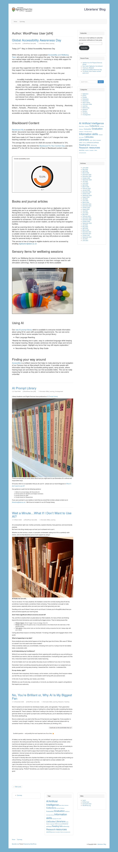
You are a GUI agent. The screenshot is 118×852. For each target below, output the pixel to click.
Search (101, 82)
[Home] (49, 16)
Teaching (66, 702)
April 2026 (85, 171)
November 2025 (86, 176)
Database (81, 129)
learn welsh (81, 137)
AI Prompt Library (24, 388)
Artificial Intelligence (93, 123)
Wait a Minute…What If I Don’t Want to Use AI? (41, 515)
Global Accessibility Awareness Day (36, 40)
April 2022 (85, 228)
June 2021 (85, 240)
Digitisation (85, 94)
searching (81, 150)
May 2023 (85, 214)
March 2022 (85, 230)
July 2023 (85, 211)
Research (61, 702)
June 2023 (85, 213)
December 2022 (86, 218)
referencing (94, 145)
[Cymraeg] (52, 16)
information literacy (88, 131)
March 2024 (85, 202)
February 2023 (86, 216)
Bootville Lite (15, 844)
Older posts (17, 786)
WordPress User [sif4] (30, 43)
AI (80, 123)
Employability (87, 129)
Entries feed (85, 802)
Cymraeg (22, 21)
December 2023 (86, 204)
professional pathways (93, 142)
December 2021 (86, 232)
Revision (84, 111)
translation (91, 150)
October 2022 (86, 221)
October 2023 (86, 207)
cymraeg (102, 126)
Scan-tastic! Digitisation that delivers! (92, 66)
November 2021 (86, 233)
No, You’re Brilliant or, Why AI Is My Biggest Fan (42, 697)
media (91, 140)
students (87, 150)
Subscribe (84, 48)
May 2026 (85, 169)
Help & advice (86, 102)
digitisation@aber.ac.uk (28, 243)
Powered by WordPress (29, 844)
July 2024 (85, 199)
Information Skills (44, 43)
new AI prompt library (23, 329)
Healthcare (81, 131)
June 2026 (85, 167)
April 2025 (85, 185)
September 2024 (87, 195)
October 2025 (86, 178)
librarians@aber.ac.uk (18, 502)
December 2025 (86, 174)
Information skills (88, 134)
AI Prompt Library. (52, 396)
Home (15, 21)
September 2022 (87, 223)
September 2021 (87, 237)
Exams (84, 95)
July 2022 (85, 225)
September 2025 (87, 180)
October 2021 (86, 235)
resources (94, 147)
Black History (81, 126)
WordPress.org (86, 805)
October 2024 (86, 193)
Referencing (85, 108)
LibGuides (89, 137)
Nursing (84, 142)
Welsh (95, 150)
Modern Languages (97, 140)
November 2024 (86, 192)
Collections (94, 126)
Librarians (84, 139)
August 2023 (85, 209)
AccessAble (16, 363)
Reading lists (84, 145)
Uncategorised (59, 391)
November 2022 (86, 219)
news (80, 142)
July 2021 (85, 239)
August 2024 (85, 197)
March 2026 (85, 173)
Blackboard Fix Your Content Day (52, 145)
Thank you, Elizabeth (88, 68)
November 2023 (86, 206)
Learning (51, 43)
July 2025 (85, 181)
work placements (82, 152)
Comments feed (86, 804)
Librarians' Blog (95, 9)
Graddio (84, 97)
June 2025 (85, 183)
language (101, 134)
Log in (84, 800)
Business (87, 126)
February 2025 (86, 188)
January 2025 (86, 190)
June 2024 (85, 200)
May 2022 (85, 226)
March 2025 (85, 187)
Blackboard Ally (18, 129)
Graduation (85, 99)
